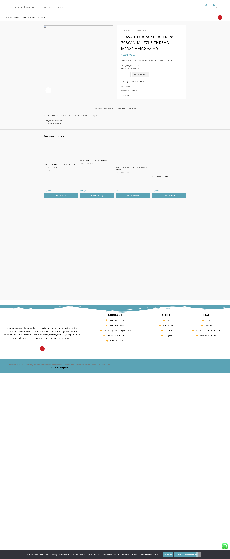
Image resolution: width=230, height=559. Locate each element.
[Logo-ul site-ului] (115, 7)
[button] (61, 195)
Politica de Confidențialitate (186, 555)
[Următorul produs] (181, 30)
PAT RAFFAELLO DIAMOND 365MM (93, 160)
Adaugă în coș (140, 74)
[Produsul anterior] (176, 30)
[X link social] (134, 95)
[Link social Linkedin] (140, 95)
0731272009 (45, 7)
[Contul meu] (196, 7)
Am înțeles (168, 555)
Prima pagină (125, 30)
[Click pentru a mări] (48, 90)
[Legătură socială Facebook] (131, 95)
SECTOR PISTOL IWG (160, 177)
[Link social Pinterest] (137, 95)
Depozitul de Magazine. (59, 367)
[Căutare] (190, 7)
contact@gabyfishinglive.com (22, 7)
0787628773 (60, 7)
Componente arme (140, 30)
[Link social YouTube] (220, 17)
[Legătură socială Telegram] (142, 95)
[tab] (98, 107)
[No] (198, 554)
